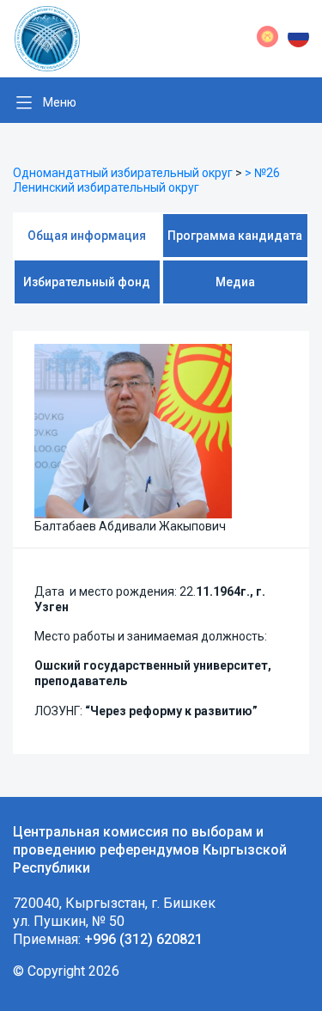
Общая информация (86, 235)
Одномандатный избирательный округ (123, 173)
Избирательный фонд (86, 282)
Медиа (235, 282)
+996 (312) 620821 (143, 939)
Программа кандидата (234, 235)
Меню (59, 102)
